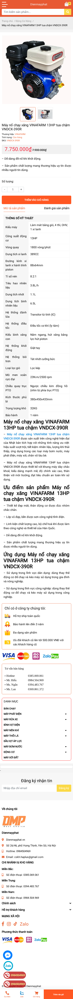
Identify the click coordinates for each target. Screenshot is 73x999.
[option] (36, 69)
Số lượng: (8, 181)
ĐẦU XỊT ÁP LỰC (13, 741)
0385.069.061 (31, 874)
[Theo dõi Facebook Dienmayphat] (3, 924)
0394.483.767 (31, 886)
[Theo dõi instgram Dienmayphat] (9, 924)
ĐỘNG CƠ (9, 752)
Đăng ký (64, 788)
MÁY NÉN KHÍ (11, 730)
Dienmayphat (36, 4)
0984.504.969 (31, 897)
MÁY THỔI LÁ (11, 735)
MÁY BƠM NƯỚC (13, 746)
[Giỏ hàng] (67, 4)
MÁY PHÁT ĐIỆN (12, 713)
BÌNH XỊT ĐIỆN (12, 724)
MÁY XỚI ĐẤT (11, 757)
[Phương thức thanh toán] (30, 656)
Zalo (24, 924)
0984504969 (23, 851)
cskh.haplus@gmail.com (28, 857)
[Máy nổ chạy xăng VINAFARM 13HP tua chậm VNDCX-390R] (36, 69)
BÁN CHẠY (10, 708)
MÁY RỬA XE (11, 719)
